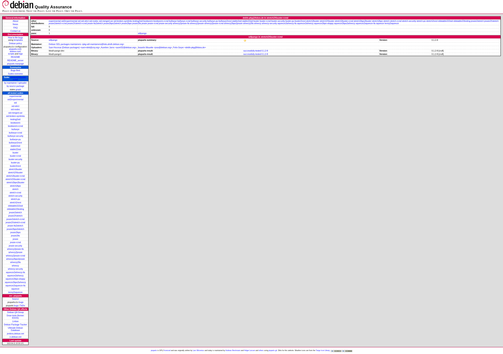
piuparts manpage (15, 64)
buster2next (15, 166)
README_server (15, 60)
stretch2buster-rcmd (15, 176)
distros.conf (15, 51)
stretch (15, 189)
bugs (21, 302)
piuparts (154, 350)
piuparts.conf (15, 49)
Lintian (15, 321)
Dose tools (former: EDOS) (15, 316)
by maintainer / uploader (15, 83)
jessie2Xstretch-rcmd (15, 222)
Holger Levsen (249, 350)
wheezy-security (15, 269)
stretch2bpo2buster (15, 182)
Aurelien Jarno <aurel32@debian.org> (118, 47)
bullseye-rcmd (15, 133)
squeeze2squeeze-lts (15, 285)
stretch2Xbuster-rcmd (15, 179)
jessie (15, 239)
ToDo (22, 305)
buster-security (15, 159)
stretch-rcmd (15, 192)
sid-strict (15, 106)
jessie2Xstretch (15, 216)
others (261, 350)
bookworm (15, 123)
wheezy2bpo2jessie (15, 259)
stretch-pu (15, 199)
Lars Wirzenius (198, 350)
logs (21, 54)
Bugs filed (15, 70)
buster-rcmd (15, 156)
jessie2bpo (15, 232)
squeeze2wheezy (15, 276)
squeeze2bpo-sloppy (15, 279)
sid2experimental (15, 99)
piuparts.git (273, 350)
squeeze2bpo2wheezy (15, 282)
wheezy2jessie (15, 252)
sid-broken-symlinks (15, 116)
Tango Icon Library (323, 350)
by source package (15, 86)
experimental (15, 96)
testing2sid (15, 119)
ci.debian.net (15, 337)
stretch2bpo (15, 186)
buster (15, 153)
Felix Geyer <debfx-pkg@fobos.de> (189, 47)
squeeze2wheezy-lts (15, 272)
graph (18, 89)
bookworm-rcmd (15, 126)
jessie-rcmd (15, 242)
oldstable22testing (15, 209)
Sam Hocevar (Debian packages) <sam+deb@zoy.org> (74, 47)
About (15, 21)
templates (18, 40)
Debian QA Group (15, 312)
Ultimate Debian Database (15, 329)
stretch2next (15, 202)
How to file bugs (15, 38)
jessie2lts (15, 236)
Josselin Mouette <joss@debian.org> (155, 47)
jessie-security (15, 246)
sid (15, 103)
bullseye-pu (15, 139)
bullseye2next (15, 143)
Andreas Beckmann (232, 350)
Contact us (15, 31)
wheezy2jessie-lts (15, 249)
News (15, 24)
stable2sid (15, 146)
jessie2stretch (15, 212)
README (15, 57)
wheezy (15, 266)
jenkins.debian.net (15, 334)
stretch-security (15, 196)
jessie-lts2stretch (15, 226)
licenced (167, 350)
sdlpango (142, 33)
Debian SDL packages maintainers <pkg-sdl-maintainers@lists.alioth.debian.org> (86, 44)
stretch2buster (15, 169)
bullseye (15, 129)
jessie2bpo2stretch (15, 229)
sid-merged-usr (15, 113)
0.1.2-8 (265, 51)
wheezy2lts (15, 262)
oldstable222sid (15, 206)
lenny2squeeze (15, 292)
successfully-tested (252, 51)
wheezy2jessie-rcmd (15, 256)
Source (15, 299)
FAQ (15, 28)
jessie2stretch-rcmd (15, 219)
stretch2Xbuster (15, 172)
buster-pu (15, 162)
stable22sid (15, 149)
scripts (11, 54)
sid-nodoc (15, 109)
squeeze (15, 289)
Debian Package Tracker (15, 324)
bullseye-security (15, 136)
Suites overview (15, 74)
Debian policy (15, 43)
